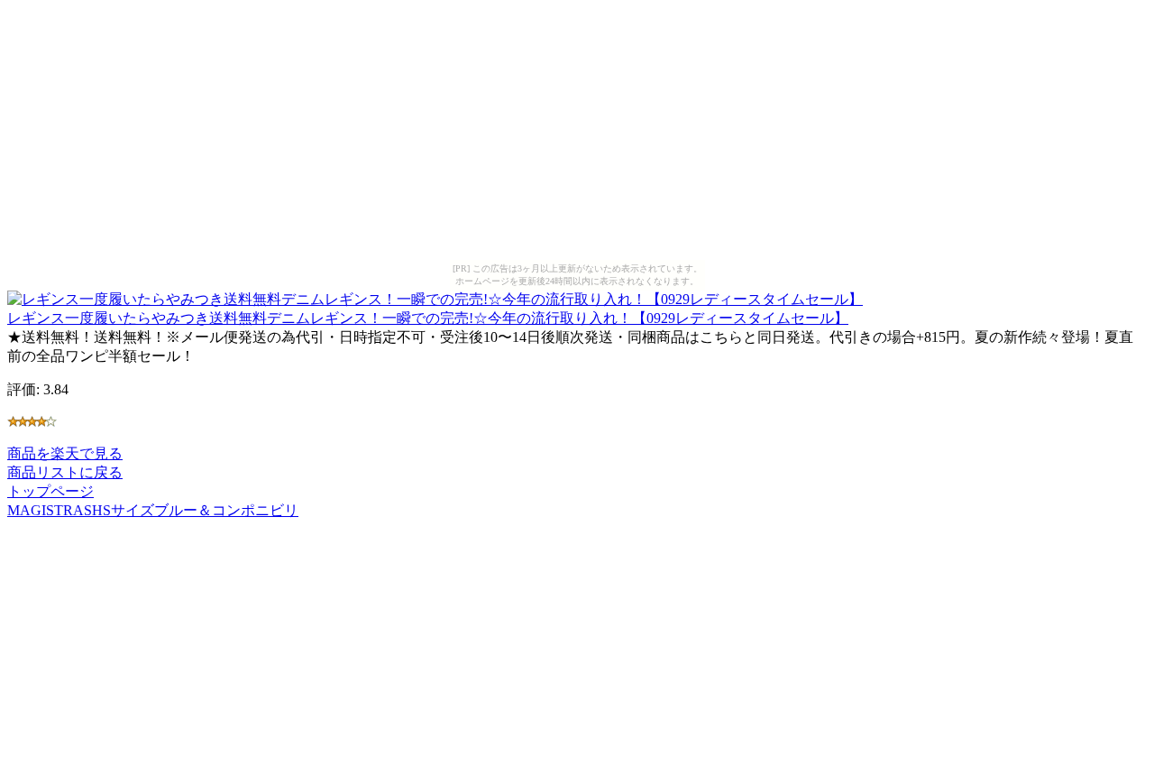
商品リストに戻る (65, 472)
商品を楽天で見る (65, 453)
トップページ (50, 491)
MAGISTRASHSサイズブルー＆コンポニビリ (152, 510)
